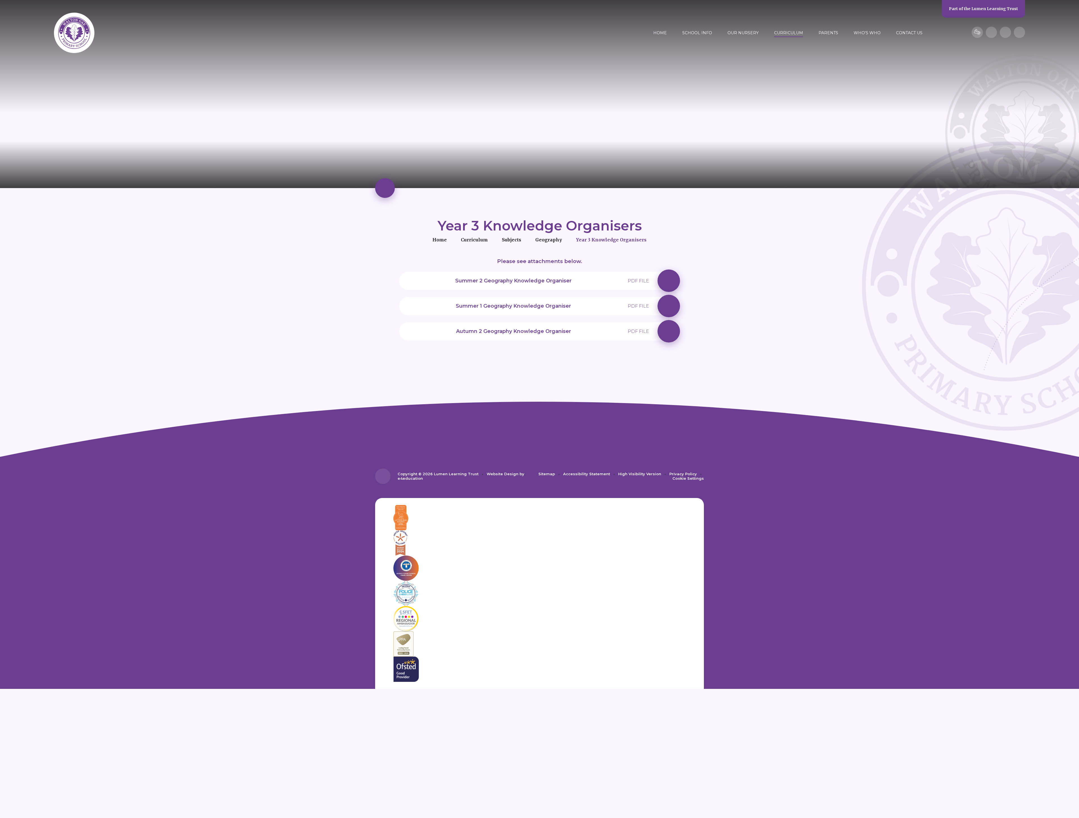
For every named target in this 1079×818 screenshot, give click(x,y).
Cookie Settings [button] (688, 478)
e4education (410, 478)
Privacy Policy (683, 474)
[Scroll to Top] (383, 476)
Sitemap (546, 474)
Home (439, 240)
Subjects (511, 240)
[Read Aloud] (991, 32)
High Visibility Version (639, 474)
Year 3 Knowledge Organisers (611, 240)
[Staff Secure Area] (977, 32)
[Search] (1019, 32)
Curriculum (474, 240)
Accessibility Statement (586, 474)
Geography (548, 240)
